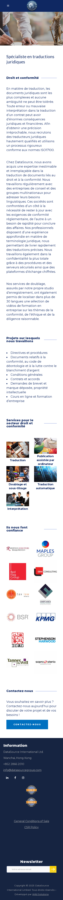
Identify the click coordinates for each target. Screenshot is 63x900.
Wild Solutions (40, 894)
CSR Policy (31, 827)
